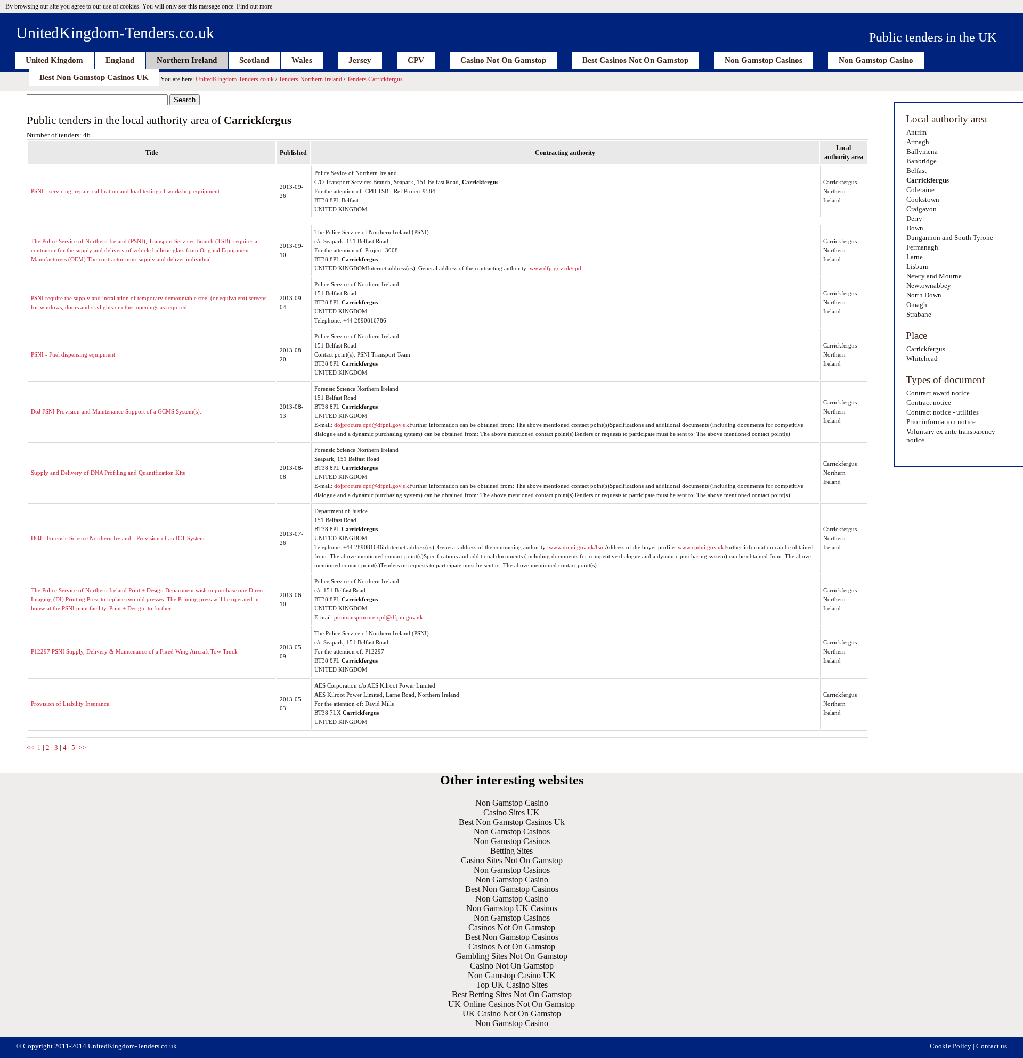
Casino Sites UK (511, 812)
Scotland (254, 60)
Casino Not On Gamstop (503, 60)
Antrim (916, 132)
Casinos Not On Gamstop (511, 927)
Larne (914, 257)
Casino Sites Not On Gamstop (512, 860)
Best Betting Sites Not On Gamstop (512, 994)
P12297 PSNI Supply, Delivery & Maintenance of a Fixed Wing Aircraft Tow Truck (134, 651)
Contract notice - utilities (942, 412)
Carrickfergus (927, 180)
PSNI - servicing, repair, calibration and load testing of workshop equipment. (126, 191)
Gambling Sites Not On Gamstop (511, 956)
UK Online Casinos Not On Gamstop (511, 1004)
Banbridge (921, 161)
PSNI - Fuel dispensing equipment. (74, 354)
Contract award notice (938, 393)
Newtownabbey (928, 286)
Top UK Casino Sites (512, 984)
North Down (923, 295)
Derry (914, 218)
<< (30, 747)
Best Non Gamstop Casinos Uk (512, 821)
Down (914, 228)
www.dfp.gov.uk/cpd (555, 268)
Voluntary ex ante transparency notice (950, 435)
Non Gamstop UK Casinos (511, 908)
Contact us (991, 1046)
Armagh (917, 142)
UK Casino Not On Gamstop (511, 1013)
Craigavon (921, 209)
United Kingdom (54, 60)
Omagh (916, 305)
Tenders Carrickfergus (375, 79)
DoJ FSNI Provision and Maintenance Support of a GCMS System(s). (116, 411)
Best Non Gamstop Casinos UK (94, 77)
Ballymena (922, 151)
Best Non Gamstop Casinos (511, 889)
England (119, 60)
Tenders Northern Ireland (310, 79)
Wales (301, 60)
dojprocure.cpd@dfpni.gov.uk (371, 424)
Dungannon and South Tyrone (949, 238)
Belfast (916, 171)
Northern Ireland (187, 60)
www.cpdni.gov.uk (701, 547)
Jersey (359, 60)
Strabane (918, 314)
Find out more (254, 6)
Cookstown (922, 199)
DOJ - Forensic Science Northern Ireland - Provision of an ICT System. (118, 538)
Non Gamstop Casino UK (512, 975)
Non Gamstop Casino (876, 60)
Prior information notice (941, 422)
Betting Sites (511, 850)
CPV (416, 60)
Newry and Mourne (934, 276)
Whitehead (922, 358)
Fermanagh (922, 247)
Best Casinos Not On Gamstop (635, 60)
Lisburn (917, 266)
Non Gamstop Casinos (763, 60)
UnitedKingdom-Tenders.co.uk (115, 33)
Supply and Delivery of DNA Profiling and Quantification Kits (108, 472)
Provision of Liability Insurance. (71, 703)
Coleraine (920, 190)
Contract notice (928, 403)
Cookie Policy (950, 1046)
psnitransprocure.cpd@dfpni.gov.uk (378, 617)
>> (82, 747)
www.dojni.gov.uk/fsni (577, 547)
